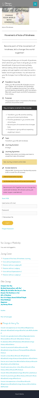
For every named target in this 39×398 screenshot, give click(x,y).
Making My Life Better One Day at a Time (13, 290)
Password (5, 210)
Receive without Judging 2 (12, 275)
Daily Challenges (6, 300)
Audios (3, 310)
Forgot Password (7, 229)
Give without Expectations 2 (12, 271)
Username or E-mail (9, 203)
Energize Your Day (6, 286)
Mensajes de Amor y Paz (10, 323)
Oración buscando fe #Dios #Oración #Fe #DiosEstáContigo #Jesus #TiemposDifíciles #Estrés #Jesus (18, 350)
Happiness (4, 302)
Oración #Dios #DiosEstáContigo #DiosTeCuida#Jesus (19, 373)
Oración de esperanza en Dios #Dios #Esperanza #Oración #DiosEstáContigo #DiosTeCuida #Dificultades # (19, 330)
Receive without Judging (11, 268)
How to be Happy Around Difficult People (13, 297)
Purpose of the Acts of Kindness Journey (17, 258)
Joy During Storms (6, 304)
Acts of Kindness (6, 295)
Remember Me (8, 217)
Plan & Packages (6, 317)
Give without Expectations (12, 262)
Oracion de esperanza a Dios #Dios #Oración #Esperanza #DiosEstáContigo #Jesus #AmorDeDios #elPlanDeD (18, 384)
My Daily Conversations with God (11, 288)
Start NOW (5, 198)
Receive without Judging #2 (12, 265)
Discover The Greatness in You (10, 293)
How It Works (19, 394)
